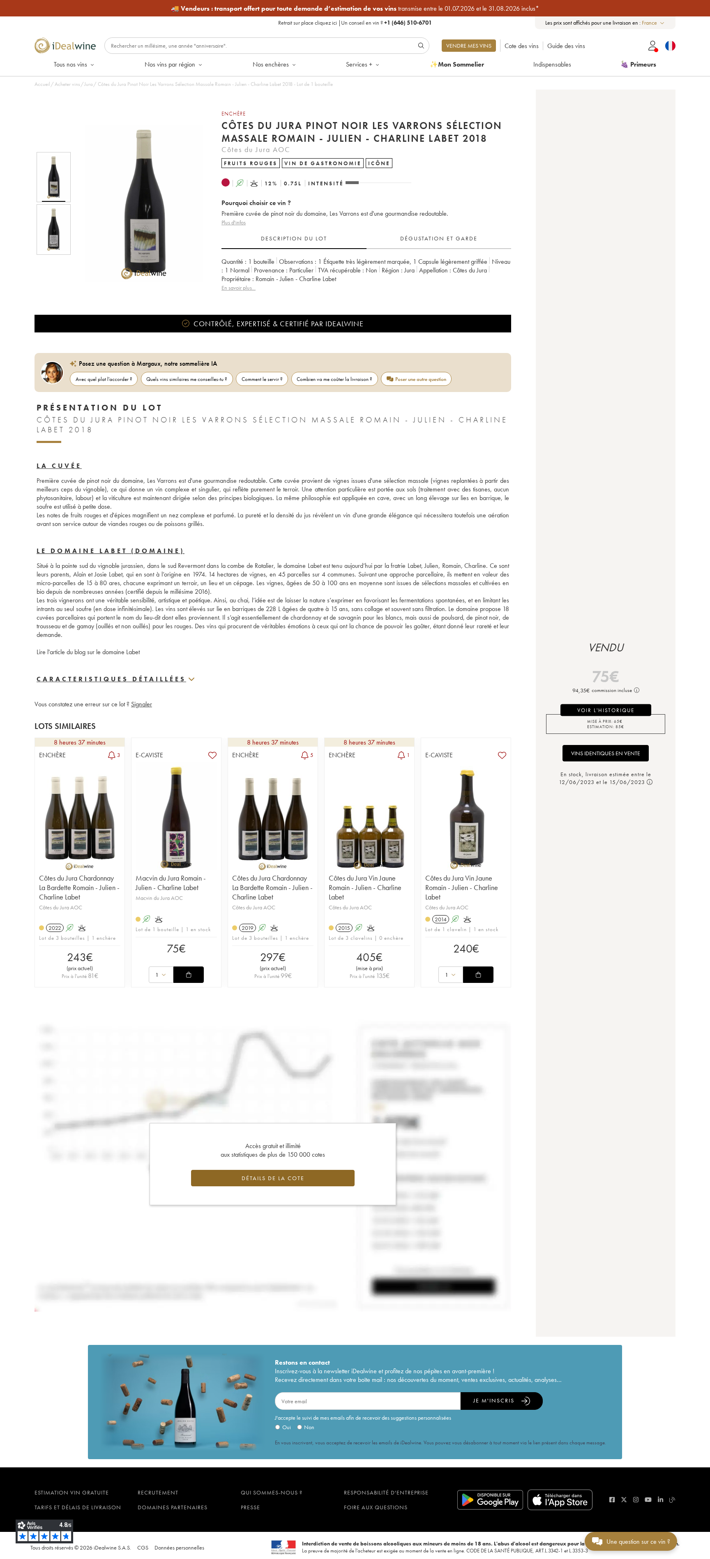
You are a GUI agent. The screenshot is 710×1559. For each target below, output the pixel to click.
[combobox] (653, 22)
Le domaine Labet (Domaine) (110, 551)
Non (309, 1427)
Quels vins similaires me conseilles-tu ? (186, 379)
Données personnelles (179, 1547)
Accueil (42, 84)
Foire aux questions (376, 1507)
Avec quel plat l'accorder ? (104, 379)
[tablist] (366, 238)
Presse (250, 1507)
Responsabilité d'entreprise (386, 1492)
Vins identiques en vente (605, 753)
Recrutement (158, 1492)
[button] (138, 203)
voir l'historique (605, 709)
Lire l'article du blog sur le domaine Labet (88, 652)
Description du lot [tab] (294, 238)
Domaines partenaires (172, 1507)
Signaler (141, 704)
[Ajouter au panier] (188, 974)
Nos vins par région (170, 64)
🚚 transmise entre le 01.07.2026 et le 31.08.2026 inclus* (355, 8)
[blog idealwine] (672, 1499)
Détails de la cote (273, 1178)
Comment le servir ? (262, 379)
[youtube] (648, 1499)
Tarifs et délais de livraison (78, 1507)
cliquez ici (326, 22)
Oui (286, 1427)
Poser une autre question (420, 379)
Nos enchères (271, 64)
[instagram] (636, 1499)
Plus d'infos (233, 222)
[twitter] (624, 1499)
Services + (359, 64)
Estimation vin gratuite (72, 1492)
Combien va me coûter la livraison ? (334, 379)
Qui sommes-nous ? (271, 1492)
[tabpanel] (366, 274)
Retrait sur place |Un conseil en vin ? (355, 22)
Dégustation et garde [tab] (438, 238)
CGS (142, 1547)
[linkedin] (660, 1499)
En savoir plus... (238, 287)
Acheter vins (67, 84)
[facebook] (612, 1499)
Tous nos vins (70, 64)
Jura (88, 84)
